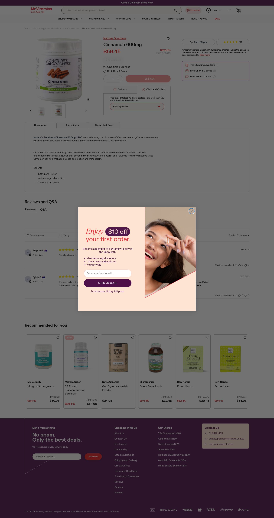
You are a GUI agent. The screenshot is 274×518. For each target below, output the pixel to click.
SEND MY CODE (107, 283)
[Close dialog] (191, 211)
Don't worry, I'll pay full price (107, 291)
